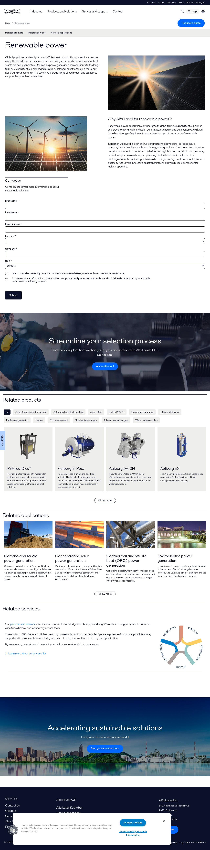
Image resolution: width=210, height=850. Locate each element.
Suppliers (171, 2)
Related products (14, 32)
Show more (105, 500)
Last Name (12, 212)
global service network (22, 624)
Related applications (61, 32)
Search (182, 11)
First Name (12, 200)
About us (151, 2)
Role (8, 260)
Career (161, 2)
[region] (92, 829)
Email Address (13, 224)
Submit (13, 295)
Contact (118, 11)
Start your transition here (105, 748)
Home (7, 23)
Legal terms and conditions (192, 842)
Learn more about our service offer (27, 653)
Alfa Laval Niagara (68, 813)
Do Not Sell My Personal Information (133, 833)
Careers (10, 811)
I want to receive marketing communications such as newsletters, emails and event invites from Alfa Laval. (68, 273)
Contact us (12, 805)
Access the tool (105, 366)
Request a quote (191, 23)
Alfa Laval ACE (66, 800)
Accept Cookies (133, 822)
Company (11, 249)
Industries (36, 11)
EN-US (203, 11)
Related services (37, 32)
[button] (12, 830)
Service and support (94, 11)
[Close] (163, 821)
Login (195, 11)
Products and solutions (62, 11)
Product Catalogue (195, 2)
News (181, 2)
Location (10, 236)
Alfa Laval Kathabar (69, 808)
